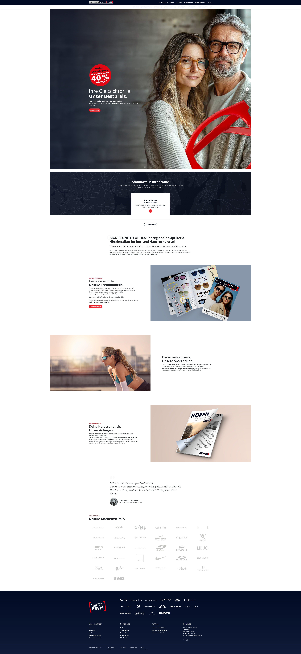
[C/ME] (140, 527)
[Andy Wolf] (98, 527)
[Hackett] (202, 537)
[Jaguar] (140, 548)
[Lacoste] (181, 548)
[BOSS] (119, 527)
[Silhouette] (181, 568)
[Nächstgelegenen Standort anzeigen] (150, 211)
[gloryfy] (160, 537)
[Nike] (160, 558)
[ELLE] (202, 527)
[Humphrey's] (119, 548)
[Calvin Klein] (160, 527)
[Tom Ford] (98, 578)
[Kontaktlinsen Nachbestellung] (298, 645)
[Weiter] (247, 89)
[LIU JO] (202, 548)
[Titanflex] (202, 568)
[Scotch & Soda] (160, 568)
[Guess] (181, 537)
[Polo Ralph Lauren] (98, 568)
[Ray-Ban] (119, 568)
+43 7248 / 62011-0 (190, 633)
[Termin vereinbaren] (298, 640)
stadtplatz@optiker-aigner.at (193, 635)
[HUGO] (98, 548)
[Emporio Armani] (98, 537)
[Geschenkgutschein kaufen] (298, 650)
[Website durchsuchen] (210, 7)
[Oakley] (181, 558)
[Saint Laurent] (140, 568)
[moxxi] (140, 558)
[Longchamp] (98, 558)
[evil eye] (140, 537)
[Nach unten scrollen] (90, 166)
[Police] (202, 558)
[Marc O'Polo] (119, 558)
